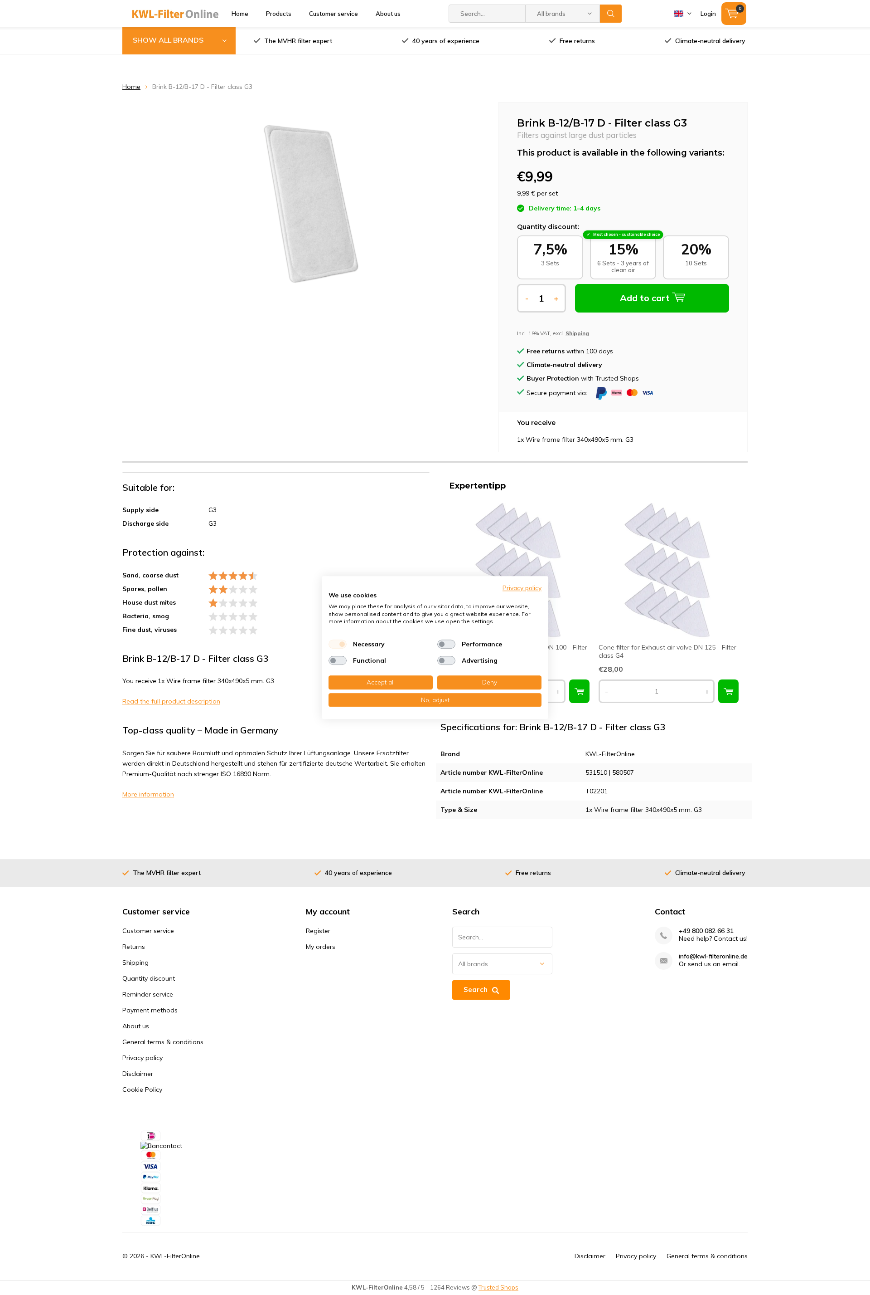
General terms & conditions (162, 1042)
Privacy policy (142, 1058)
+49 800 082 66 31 (706, 931)
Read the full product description (171, 701)
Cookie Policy (142, 1089)
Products (278, 13)
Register (318, 931)
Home (240, 13)
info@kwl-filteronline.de (713, 956)
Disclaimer (137, 1074)
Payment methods (150, 1010)
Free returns (577, 41)
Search (611, 14)
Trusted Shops (498, 1287)
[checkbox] (338, 644)
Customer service (333, 13)
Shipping (135, 962)
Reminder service (147, 994)
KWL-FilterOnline (175, 1256)
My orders (320, 947)
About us (388, 13)
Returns (133, 947)
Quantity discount (148, 978)
